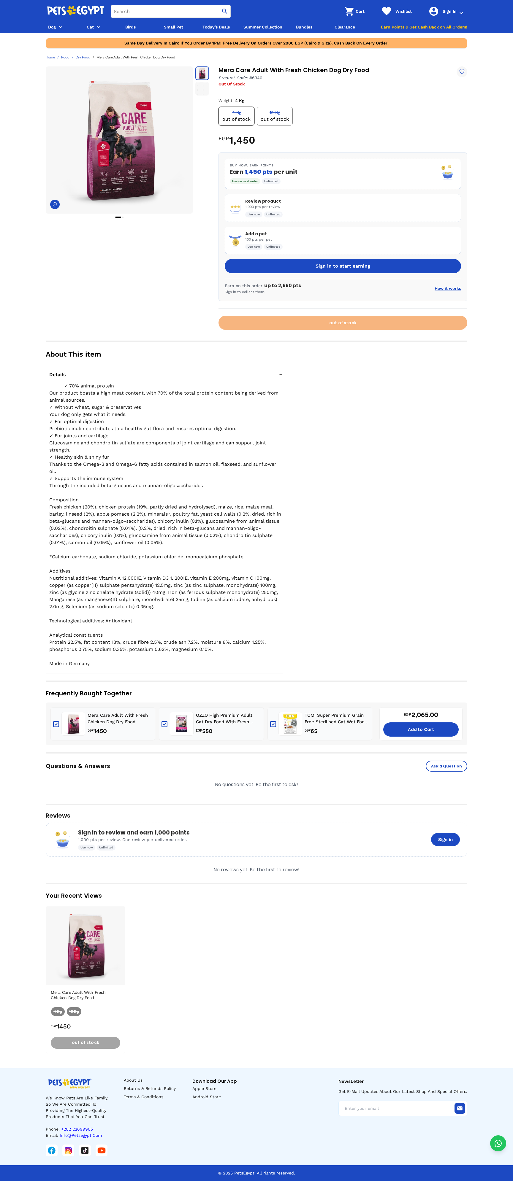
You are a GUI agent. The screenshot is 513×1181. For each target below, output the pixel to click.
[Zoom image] (55, 204)
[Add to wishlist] (462, 71)
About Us (133, 1080)
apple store (204, 1088)
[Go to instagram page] (68, 1150)
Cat (90, 27)
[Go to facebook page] (52, 1150)
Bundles (304, 27)
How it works (448, 288)
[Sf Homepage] (75, 11)
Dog (52, 27)
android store (206, 1096)
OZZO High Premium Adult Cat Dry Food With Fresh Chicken (224, 719)
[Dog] (60, 27)
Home (50, 57)
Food (65, 57)
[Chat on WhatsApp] (498, 1143)
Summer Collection (262, 27)
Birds (130, 27)
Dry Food (83, 57)
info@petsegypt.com (81, 1135)
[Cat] (98, 27)
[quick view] (122, 928)
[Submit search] (224, 11)
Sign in (445, 839)
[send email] (460, 1108)
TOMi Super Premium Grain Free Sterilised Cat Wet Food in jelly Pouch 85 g (336, 719)
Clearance (345, 27)
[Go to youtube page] (101, 1150)
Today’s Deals (216, 27)
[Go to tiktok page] (85, 1150)
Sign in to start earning (343, 266)
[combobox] (171, 11)
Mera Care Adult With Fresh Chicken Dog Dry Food (118, 719)
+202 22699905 (77, 1129)
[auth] (461, 13)
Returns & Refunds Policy (150, 1088)
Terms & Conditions (143, 1096)
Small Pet (173, 27)
